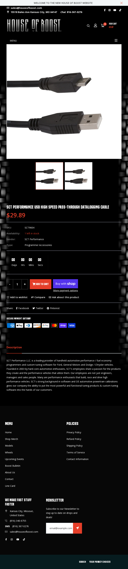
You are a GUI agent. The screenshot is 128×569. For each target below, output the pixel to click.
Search (82, 562)
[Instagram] (109, 10)
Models (9, 445)
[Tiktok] (120, 10)
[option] (64, 102)
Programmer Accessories (38, 245)
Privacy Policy (73, 432)
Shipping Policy (74, 445)
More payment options (65, 290)
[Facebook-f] (105, 10)
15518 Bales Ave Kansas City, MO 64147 (33, 12)
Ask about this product (65, 297)
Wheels (9, 452)
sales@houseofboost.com (26, 7)
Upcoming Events (14, 459)
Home (8, 432)
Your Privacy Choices (99, 562)
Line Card (10, 485)
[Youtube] (114, 10)
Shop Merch (11, 439)
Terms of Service (75, 452)
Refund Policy (73, 439)
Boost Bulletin (12, 465)
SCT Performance (34, 239)
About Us (10, 472)
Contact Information (77, 459)
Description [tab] (14, 347)
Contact (9, 479)
